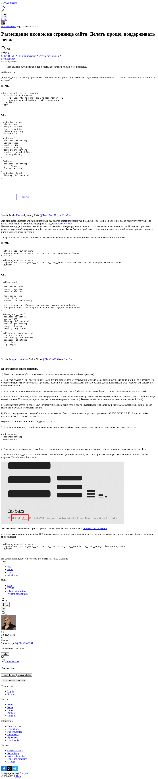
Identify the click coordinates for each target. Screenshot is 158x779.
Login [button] (4, 19)
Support (24, 773)
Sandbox (11, 715)
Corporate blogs (15, 750)
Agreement (12, 737)
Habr (18, 776)
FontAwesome (64, 223)
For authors (13, 729)
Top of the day (8, 675)
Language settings (10, 773)
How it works (14, 726)
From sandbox (8, 58)
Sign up (11, 694)
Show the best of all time (13, 681)
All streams (11, 3)
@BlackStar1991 (49, 215)
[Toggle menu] (2, 3)
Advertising (13, 753)
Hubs (10, 710)
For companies (14, 731)
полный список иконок (95, 528)
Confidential (13, 740)
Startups (11, 761)
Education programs (17, 759)
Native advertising (16, 756)
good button (19, 359)
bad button (18, 215)
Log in (10, 691)
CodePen (66, 215)
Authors (11, 713)
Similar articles (24, 675)
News (10, 707)
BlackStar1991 (8, 26)
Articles (11, 704)
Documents (13, 734)
